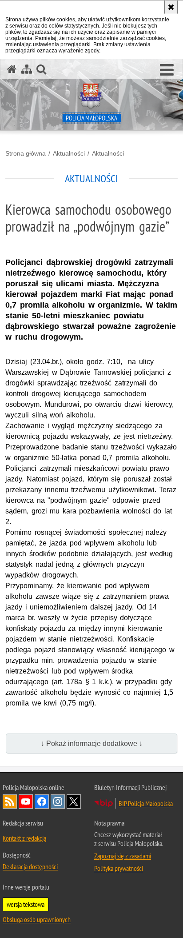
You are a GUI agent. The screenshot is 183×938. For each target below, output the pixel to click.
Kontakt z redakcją (24, 838)
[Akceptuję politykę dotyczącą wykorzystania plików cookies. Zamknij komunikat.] (171, 7)
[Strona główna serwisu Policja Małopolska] (12, 69)
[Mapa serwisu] (26, 69)
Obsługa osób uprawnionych (37, 919)
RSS (10, 801)
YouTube (26, 801)
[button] (167, 70)
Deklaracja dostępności (30, 866)
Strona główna (25, 153)
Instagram (58, 801)
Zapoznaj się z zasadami (122, 855)
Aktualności (69, 153)
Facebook (42, 801)
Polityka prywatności (118, 868)
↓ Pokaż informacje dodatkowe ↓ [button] (92, 743)
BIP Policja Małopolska (146, 803)
